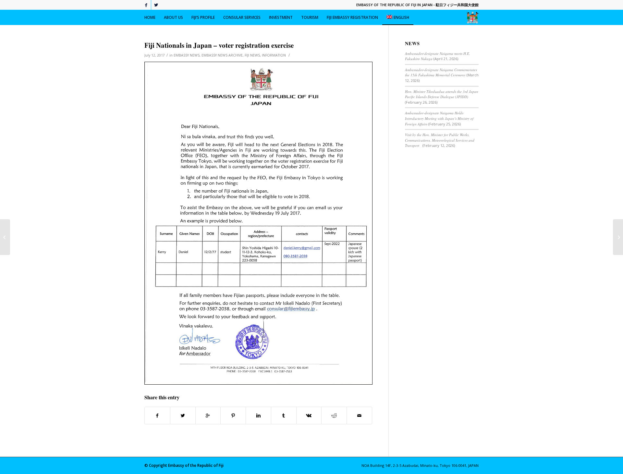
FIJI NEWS (252, 55)
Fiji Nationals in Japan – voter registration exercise (219, 45)
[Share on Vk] (309, 415)
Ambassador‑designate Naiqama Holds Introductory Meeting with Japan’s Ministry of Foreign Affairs (439, 118)
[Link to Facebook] (146, 5)
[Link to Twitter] (156, 5)
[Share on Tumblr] (283, 415)
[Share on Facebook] (157, 415)
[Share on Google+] (208, 415)
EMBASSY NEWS (187, 55)
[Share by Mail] (359, 415)
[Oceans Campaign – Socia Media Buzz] (5, 237)
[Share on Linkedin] (258, 415)
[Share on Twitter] (182, 415)
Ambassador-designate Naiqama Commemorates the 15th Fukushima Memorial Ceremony (441, 72)
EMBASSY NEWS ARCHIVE (222, 55)
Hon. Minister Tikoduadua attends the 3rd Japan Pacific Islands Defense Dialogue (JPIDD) (441, 94)
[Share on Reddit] (334, 415)
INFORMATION (274, 55)
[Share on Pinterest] (233, 415)
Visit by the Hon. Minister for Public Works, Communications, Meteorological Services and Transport (439, 140)
